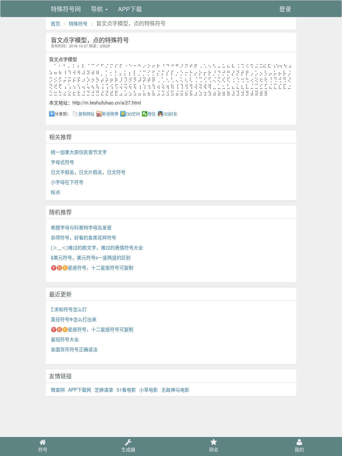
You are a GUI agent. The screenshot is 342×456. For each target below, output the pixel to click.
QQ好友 (170, 114)
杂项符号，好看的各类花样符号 (83, 237)
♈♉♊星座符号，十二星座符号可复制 (92, 267)
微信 (152, 114)
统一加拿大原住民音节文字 (79, 152)
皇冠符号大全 (65, 339)
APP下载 (130, 8)
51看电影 (126, 389)
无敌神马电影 (175, 389)
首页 (55, 23)
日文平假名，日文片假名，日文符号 (88, 172)
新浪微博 (110, 114)
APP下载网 (79, 389)
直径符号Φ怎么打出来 (74, 319)
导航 (98, 8)
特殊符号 (78, 23)
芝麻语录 (104, 389)
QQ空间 (133, 114)
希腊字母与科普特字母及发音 (81, 227)
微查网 (58, 389)
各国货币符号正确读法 (74, 349)
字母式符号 (62, 162)
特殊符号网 (66, 8)
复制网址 (86, 114)
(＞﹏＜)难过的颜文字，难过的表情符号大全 (97, 247)
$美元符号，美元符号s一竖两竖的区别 (91, 257)
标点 (55, 192)
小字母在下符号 (67, 182)
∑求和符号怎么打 (69, 309)
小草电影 (148, 389)
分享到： (63, 114)
